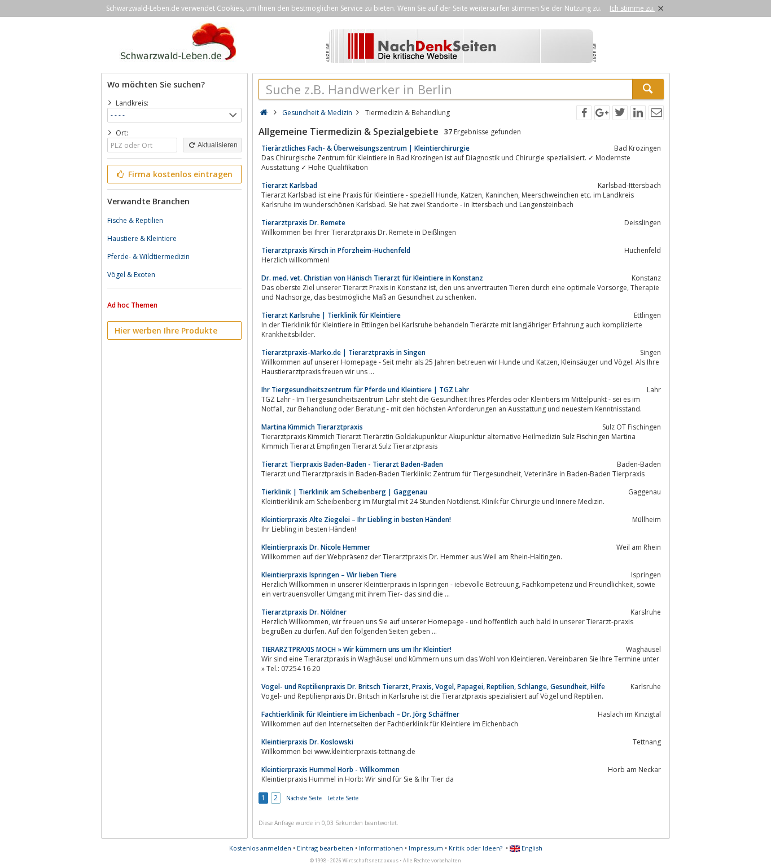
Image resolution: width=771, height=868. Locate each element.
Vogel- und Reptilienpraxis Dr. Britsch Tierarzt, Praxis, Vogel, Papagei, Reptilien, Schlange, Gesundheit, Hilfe (433, 686)
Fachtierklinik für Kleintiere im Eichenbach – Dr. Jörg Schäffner (360, 714)
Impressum (426, 848)
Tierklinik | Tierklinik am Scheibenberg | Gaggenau (344, 492)
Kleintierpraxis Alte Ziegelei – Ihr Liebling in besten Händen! (356, 519)
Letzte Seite (342, 798)
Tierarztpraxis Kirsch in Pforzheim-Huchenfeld (335, 250)
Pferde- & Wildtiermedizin (148, 256)
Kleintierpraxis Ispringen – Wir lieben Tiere (329, 575)
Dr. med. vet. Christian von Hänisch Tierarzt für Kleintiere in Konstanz (372, 278)
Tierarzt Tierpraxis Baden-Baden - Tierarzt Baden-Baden (352, 464)
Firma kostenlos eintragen (179, 174)
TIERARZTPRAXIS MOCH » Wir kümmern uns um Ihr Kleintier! (356, 649)
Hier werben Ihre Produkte (166, 330)
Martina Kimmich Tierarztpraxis (312, 427)
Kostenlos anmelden (260, 848)
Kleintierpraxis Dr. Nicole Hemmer (315, 547)
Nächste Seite (304, 798)
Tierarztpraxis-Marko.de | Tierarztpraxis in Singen (343, 352)
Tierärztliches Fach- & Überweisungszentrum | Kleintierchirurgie (365, 148)
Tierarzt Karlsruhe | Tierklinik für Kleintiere (331, 315)
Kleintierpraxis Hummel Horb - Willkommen (330, 769)
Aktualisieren (217, 145)
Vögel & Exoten (131, 274)
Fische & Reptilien (135, 220)
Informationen (381, 848)
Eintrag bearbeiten (325, 848)
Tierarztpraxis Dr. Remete (303, 222)
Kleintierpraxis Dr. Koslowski (307, 742)
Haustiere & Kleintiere (142, 238)
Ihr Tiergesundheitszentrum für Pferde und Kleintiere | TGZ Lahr (365, 389)
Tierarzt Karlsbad (289, 185)
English (531, 848)
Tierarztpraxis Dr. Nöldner (304, 612)
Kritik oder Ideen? (475, 848)
